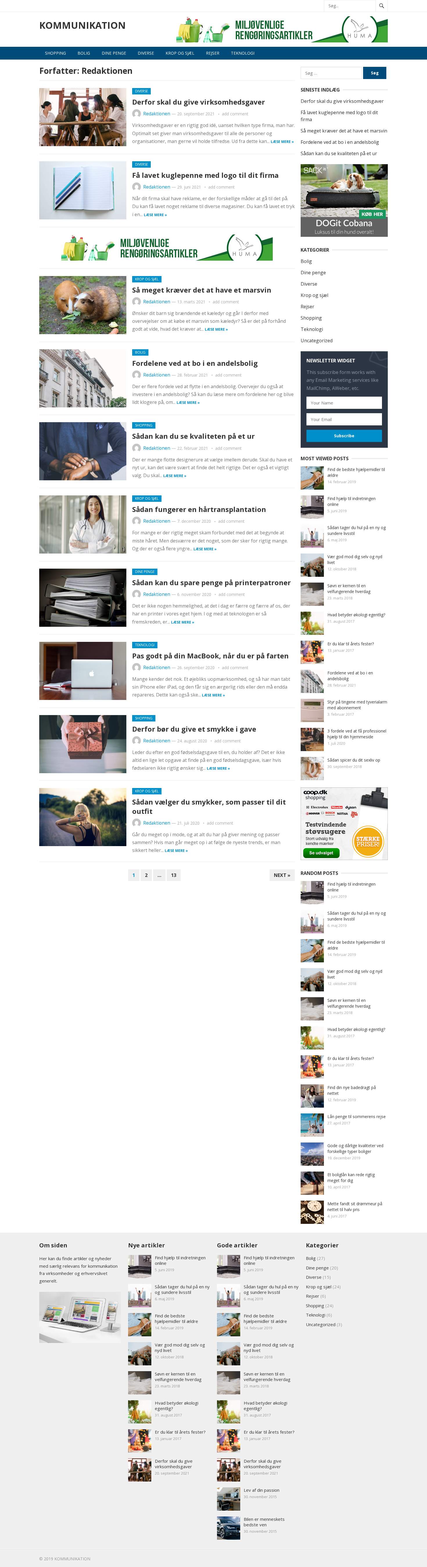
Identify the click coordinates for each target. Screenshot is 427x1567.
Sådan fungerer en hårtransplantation (199, 509)
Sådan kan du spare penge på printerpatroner (211, 582)
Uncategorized (317, 340)
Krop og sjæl (180, 53)
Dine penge (114, 53)
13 (173, 875)
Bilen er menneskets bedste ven (264, 1521)
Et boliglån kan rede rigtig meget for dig (351, 1177)
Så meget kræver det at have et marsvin (201, 290)
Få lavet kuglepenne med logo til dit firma (205, 175)
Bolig (84, 53)
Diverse (146, 53)
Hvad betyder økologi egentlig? (356, 614)
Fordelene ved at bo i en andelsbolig (195, 363)
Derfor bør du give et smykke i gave (194, 729)
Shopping (55, 53)
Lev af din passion (261, 1490)
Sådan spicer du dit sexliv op (353, 760)
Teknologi (242, 53)
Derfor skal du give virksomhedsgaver (198, 102)
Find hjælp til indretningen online (180, 1260)
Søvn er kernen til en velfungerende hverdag (348, 588)
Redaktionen (156, 114)
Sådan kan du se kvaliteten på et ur (193, 436)
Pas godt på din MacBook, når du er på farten (210, 655)
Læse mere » (282, 141)
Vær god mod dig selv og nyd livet (180, 1347)
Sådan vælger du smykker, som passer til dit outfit (209, 806)
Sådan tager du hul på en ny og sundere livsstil (182, 1289)
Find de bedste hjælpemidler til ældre (176, 1318)
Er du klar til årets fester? (350, 644)
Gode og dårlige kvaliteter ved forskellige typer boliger (355, 1148)
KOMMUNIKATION (82, 25)
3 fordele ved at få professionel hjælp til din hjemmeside (356, 733)
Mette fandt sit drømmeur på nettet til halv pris (354, 1206)
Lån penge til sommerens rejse (356, 1116)
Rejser (212, 53)
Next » (282, 875)
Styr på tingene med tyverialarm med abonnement (357, 704)
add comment (235, 114)
